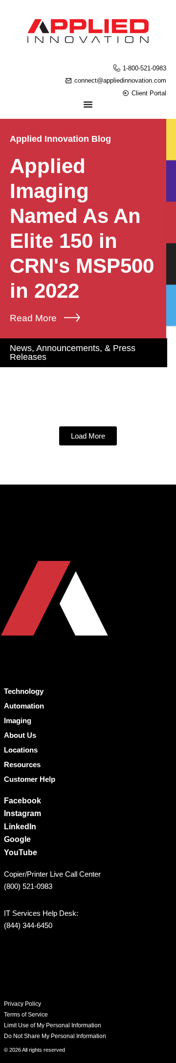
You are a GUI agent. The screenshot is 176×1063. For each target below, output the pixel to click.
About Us (20, 735)
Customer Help (29, 779)
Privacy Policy (22, 1003)
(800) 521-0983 (28, 886)
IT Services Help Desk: (41, 913)
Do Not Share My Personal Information (55, 1036)
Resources (22, 764)
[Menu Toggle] (88, 104)
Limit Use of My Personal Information (52, 1025)
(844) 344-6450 (28, 925)
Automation (24, 706)
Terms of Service (26, 1014)
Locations (21, 750)
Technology (24, 691)
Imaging (17, 720)
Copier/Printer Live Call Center (52, 874)
